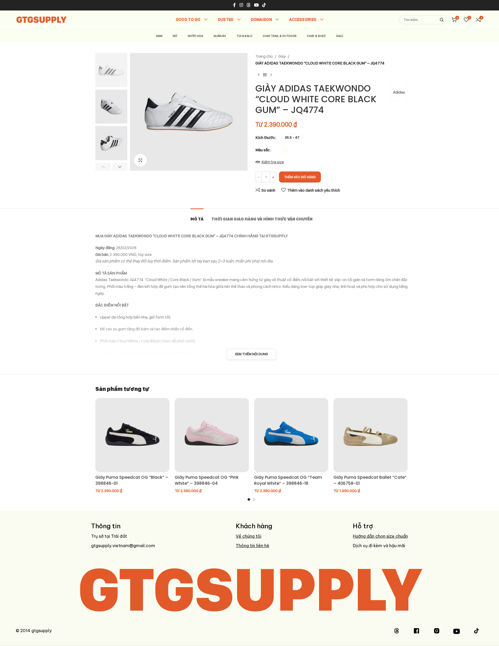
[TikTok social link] (264, 5)
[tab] (197, 216)
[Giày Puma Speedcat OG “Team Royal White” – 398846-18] (291, 435)
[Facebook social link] (234, 5)
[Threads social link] (248, 5)
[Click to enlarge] (140, 160)
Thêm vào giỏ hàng (300, 177)
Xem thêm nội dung (251, 354)
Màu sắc (262, 149)
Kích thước (265, 137)
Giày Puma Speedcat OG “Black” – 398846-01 (131, 480)
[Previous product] (258, 75)
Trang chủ (264, 56)
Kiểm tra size (272, 161)
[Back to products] (265, 75)
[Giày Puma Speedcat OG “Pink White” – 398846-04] (212, 435)
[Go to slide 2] (254, 499)
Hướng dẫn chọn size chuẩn (380, 536)
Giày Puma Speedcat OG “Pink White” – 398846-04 (207, 480)
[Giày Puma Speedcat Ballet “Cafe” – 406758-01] (370, 435)
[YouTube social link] (257, 5)
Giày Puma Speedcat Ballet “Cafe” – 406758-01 (370, 480)
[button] (103, 167)
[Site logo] (42, 19)
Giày (282, 56)
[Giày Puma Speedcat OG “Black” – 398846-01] (132, 435)
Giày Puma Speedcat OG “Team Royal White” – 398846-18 (288, 480)
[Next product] (271, 75)
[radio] (292, 137)
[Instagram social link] (241, 5)
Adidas (399, 92)
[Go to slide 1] (249, 499)
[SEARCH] (441, 19)
